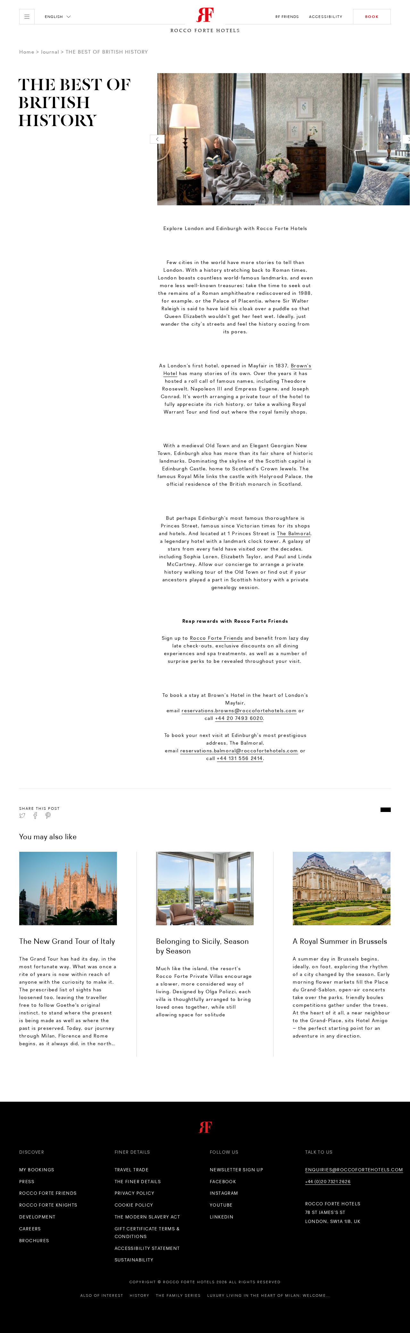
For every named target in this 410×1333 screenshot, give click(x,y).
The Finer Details (138, 1181)
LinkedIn (222, 1216)
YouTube (221, 1205)
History (140, 1295)
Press (26, 1181)
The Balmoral (293, 533)
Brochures (34, 1240)
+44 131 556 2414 (240, 758)
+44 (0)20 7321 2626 (328, 1181)
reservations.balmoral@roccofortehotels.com (239, 751)
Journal (50, 52)
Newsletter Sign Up (236, 1169)
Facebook (223, 1181)
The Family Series (178, 1295)
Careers (30, 1228)
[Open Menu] (27, 16)
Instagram (224, 1193)
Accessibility (326, 16)
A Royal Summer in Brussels (340, 941)
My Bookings (36, 1169)
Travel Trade (132, 1169)
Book (372, 16)
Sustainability (134, 1259)
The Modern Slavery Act (147, 1216)
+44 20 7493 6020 (239, 718)
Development (37, 1216)
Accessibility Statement (147, 1248)
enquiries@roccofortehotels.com (354, 1169)
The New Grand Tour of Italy (67, 941)
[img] (68, 888)
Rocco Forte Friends (216, 638)
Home (26, 52)
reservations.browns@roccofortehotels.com (239, 710)
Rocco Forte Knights (48, 1205)
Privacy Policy (135, 1193)
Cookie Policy (134, 1205)
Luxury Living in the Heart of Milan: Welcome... (268, 1295)
